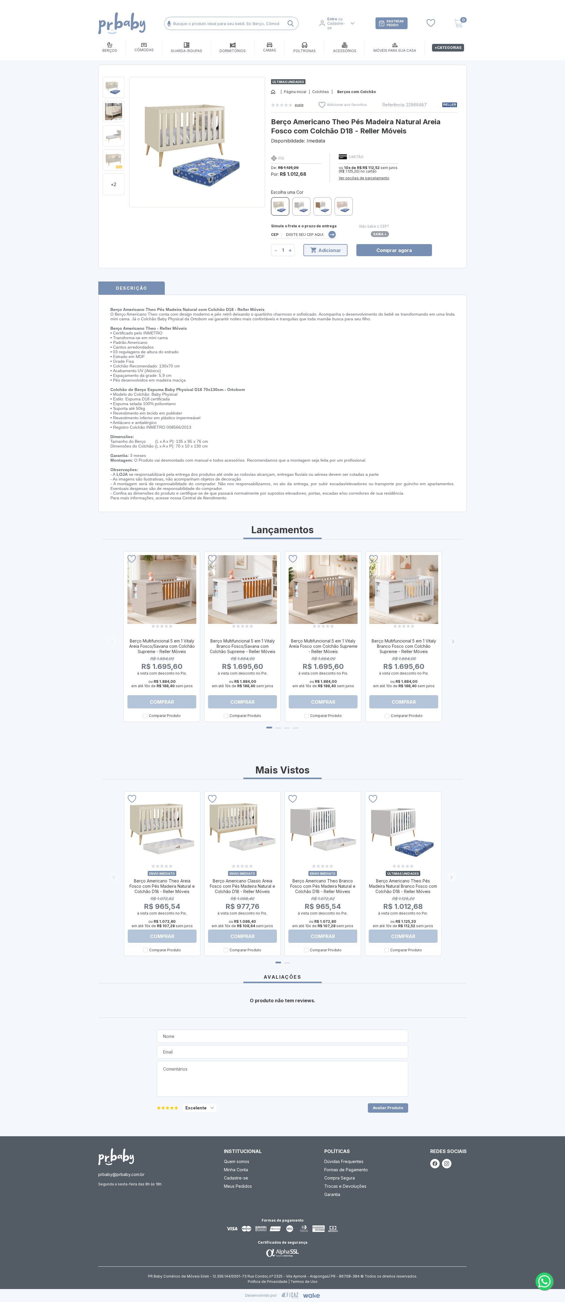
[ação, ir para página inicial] (116, 1156)
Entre (332, 19)
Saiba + (380, 234)
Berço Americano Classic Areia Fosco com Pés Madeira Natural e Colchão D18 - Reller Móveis (242, 886)
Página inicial (295, 92)
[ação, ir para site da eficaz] (290, 1295)
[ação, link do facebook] (435, 1163)
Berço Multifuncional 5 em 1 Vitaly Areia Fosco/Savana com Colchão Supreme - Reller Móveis (162, 646)
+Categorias (448, 47)
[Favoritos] (430, 23)
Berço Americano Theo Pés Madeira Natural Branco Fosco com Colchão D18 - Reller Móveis (403, 886)
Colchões (320, 92)
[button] (451, 877)
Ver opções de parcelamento (364, 178)
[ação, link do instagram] (446, 1163)
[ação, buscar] (290, 23)
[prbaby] (121, 23)
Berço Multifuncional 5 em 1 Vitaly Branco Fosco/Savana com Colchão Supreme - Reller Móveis (242, 646)
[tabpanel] (162, 636)
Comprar (162, 702)
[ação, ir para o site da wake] (311, 1295)
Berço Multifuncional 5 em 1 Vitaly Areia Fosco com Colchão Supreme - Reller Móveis (323, 646)
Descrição (131, 288)
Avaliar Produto (388, 1107)
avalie (299, 105)
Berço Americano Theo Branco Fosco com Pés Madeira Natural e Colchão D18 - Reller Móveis (322, 886)
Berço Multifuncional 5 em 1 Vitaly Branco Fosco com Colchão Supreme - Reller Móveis (404, 646)
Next (453, 641)
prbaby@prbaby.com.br (121, 1174)
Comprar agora (394, 250)
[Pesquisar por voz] (169, 23)
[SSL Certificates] (282, 1252)
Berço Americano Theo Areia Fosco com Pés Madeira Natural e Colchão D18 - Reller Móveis (162, 886)
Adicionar (329, 250)
